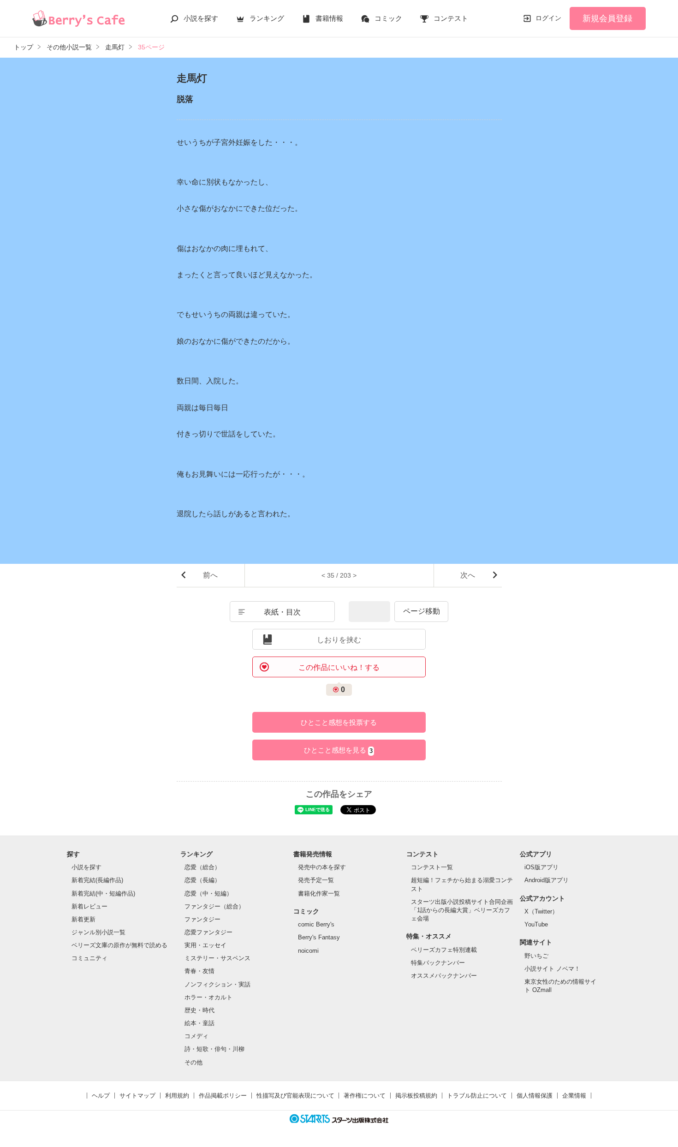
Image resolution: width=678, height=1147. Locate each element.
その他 (193, 1062)
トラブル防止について (477, 1095)
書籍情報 (329, 18)
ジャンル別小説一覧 (98, 932)
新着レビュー (89, 906)
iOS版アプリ (541, 867)
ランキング (267, 18)
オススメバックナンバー (444, 975)
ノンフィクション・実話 (217, 984)
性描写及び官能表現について (295, 1095)
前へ (210, 575)
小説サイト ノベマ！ (552, 968)
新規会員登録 (607, 18)
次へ (467, 575)
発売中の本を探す (322, 867)
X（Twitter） (541, 911)
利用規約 (177, 1095)
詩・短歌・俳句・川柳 (214, 1048)
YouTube (536, 924)
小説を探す (201, 18)
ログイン (548, 18)
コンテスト (451, 18)
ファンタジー (202, 919)
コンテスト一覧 (432, 867)
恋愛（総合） (202, 867)
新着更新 (83, 919)
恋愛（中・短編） (208, 893)
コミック (388, 18)
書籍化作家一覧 (319, 893)
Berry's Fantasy (319, 937)
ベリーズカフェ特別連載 (444, 949)
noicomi (308, 950)
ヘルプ (101, 1095)
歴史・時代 (199, 1010)
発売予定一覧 (316, 880)
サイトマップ (137, 1095)
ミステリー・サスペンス (217, 958)
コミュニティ (89, 958)
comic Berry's (316, 924)
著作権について (365, 1095)
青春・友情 (199, 971)
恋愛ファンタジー (208, 932)
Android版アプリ (546, 880)
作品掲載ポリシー (223, 1095)
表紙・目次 (282, 612)
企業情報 (574, 1095)
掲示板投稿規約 (416, 1095)
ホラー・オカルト (208, 997)
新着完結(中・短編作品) (103, 893)
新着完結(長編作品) (97, 880)
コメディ (196, 1036)
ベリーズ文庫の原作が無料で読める (119, 945)
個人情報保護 (535, 1095)
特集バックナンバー (438, 962)
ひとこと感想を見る (338, 750)
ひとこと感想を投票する (339, 722)
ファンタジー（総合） (214, 906)
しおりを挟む (339, 640)
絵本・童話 (199, 1023)
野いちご (536, 955)
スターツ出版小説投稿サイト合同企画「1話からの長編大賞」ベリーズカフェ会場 (462, 910)
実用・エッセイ (205, 945)
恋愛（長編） (202, 880)
